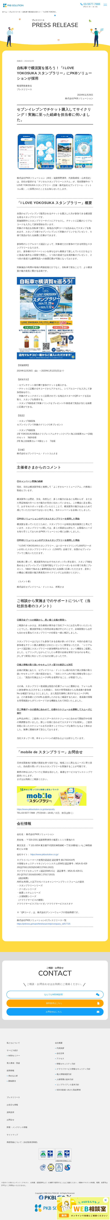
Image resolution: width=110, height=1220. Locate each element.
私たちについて (13, 1043)
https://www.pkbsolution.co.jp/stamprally (36, 809)
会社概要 (59, 1043)
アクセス (60, 1058)
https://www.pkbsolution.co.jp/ (44, 854)
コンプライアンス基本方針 (68, 1085)
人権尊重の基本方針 (65, 1079)
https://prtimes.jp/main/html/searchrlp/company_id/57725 (43, 924)
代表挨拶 (60, 1048)
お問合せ (10, 1120)
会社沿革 (60, 1053)
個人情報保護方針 (64, 1074)
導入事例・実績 (13, 1063)
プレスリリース (14, 12)
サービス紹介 (12, 1050)
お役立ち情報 (12, 1105)
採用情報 (10, 1070)
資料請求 (10, 1112)
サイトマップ (12, 1135)
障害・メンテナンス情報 (17, 1127)
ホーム (4, 12)
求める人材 (13, 1076)
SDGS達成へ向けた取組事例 (69, 1090)
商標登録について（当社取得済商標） (23, 1142)
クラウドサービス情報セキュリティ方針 (73, 1069)
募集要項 (12, 1081)
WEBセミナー (14, 1056)
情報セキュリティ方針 (66, 1064)
